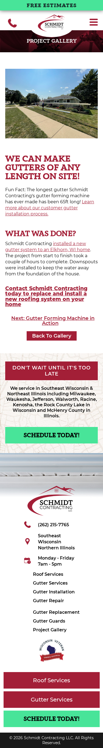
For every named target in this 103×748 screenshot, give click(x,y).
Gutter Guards (49, 621)
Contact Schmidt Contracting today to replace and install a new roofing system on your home (46, 296)
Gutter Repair (48, 600)
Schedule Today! (51, 436)
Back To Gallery (51, 336)
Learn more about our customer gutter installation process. (49, 208)
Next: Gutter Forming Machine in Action (52, 320)
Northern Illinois (56, 547)
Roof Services (48, 574)
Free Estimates (52, 5)
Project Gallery (49, 629)
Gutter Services (50, 583)
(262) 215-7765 (53, 524)
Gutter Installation (54, 591)
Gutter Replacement (56, 612)
